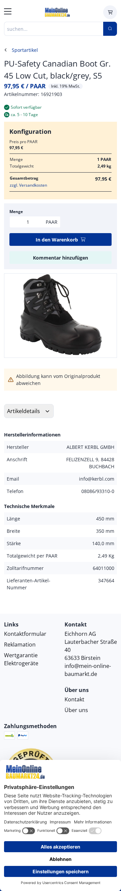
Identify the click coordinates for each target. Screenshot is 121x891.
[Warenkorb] (110, 12)
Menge (16, 211)
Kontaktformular (25, 633)
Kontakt (74, 699)
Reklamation (20, 644)
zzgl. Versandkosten (28, 185)
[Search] (110, 29)
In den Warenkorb (57, 239)
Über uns (76, 710)
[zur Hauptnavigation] (7, 12)
